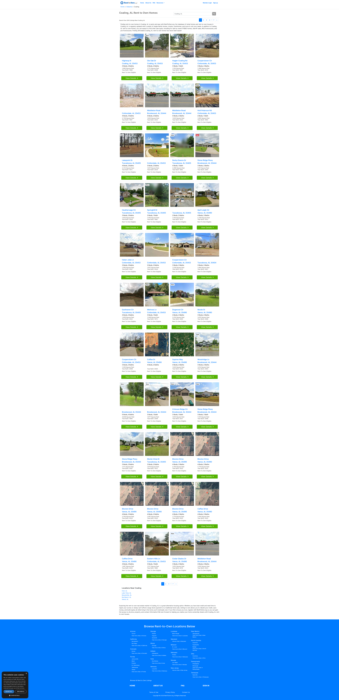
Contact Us (186, 692)
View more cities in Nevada (179, 664)
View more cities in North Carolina (199, 649)
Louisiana (174, 631)
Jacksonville (135, 659)
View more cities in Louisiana (180, 635)
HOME (132, 686)
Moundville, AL (127, 595)
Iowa (152, 659)
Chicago (154, 645)
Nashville (195, 675)
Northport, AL (126, 597)
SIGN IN (206, 686)
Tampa (133, 669)
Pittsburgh (195, 665)
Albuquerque (196, 633)
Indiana (153, 651)
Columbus (195, 656)
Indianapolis (155, 653)
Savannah (154, 637)
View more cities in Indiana (159, 655)
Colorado (133, 649)
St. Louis (174, 647)
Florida (132, 657)
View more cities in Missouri (179, 649)
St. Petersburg (135, 665)
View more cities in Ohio (199, 658)
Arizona (132, 631)
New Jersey (175, 668)
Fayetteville (196, 644)
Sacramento (135, 641)
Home (142, 3)
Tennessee (194, 673)
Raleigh (194, 647)
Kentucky (154, 666)
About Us (148, 3)
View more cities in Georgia (159, 640)
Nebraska (174, 652)
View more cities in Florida (139, 671)
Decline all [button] (20, 691)
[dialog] (15, 685)
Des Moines (155, 661)
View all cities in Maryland (179, 641)
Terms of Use (153, 692)
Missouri (173, 645)
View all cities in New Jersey (179, 670)
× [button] (26, 673)
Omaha (174, 654)
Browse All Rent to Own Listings (141, 680)
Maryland (174, 639)
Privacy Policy (170, 692)
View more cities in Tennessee (201, 677)
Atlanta (154, 633)
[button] (15, 695)
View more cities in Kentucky (159, 671)
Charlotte (195, 642)
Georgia (153, 631)
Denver (133, 651)
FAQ (154, 3)
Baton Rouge (175, 633)
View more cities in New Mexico (199, 636)
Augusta (154, 635)
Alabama (129, 7)
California (133, 639)
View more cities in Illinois (159, 647)
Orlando (134, 663)
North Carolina (196, 640)
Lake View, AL (126, 593)
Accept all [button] (9, 691)
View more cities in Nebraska (180, 657)
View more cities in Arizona (139, 635)
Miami (133, 661)
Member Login (207, 3)
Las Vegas (175, 662)
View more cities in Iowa (158, 663)
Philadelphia (196, 663)
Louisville (154, 668)
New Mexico (195, 631)
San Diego (134, 643)
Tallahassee (135, 667)
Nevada (173, 660)
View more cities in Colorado (139, 653)
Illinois (153, 643)
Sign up (215, 3)
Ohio (192, 654)
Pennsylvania (195, 661)
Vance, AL (125, 599)
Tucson (133, 633)
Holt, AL (124, 591)
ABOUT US (158, 686)
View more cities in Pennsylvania (198, 668)
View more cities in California (139, 645)
